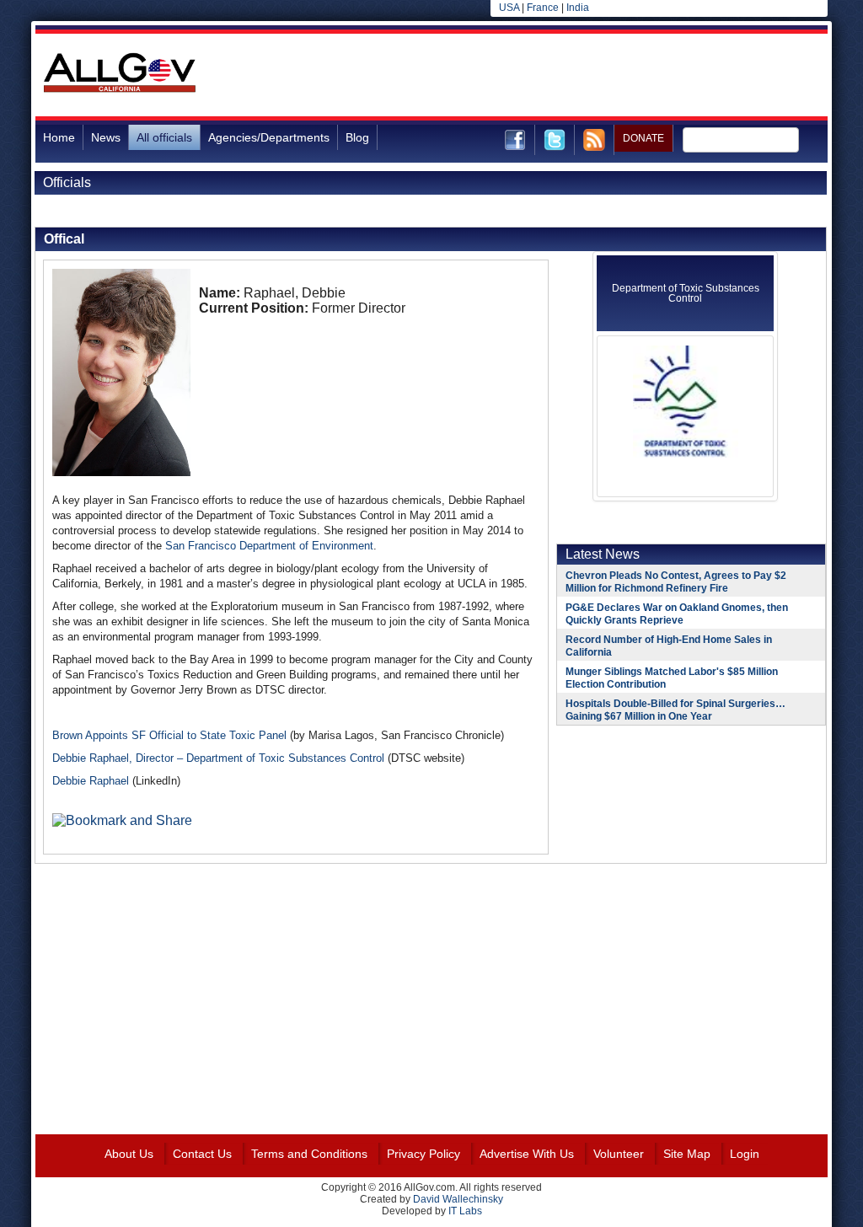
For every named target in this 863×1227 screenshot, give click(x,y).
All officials (164, 137)
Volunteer (618, 1153)
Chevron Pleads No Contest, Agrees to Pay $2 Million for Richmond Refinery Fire (676, 582)
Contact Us (202, 1153)
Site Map (686, 1153)
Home (59, 137)
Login (744, 1153)
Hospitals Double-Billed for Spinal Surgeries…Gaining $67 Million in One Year (675, 710)
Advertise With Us (527, 1153)
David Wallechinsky (458, 1199)
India (577, 7)
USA (509, 7)
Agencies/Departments (269, 137)
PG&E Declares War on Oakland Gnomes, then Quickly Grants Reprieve (677, 614)
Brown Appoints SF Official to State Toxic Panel (169, 735)
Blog (357, 137)
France (543, 7)
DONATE (643, 138)
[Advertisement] (521, 75)
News (106, 137)
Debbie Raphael (90, 780)
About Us (129, 1153)
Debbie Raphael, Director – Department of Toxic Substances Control (218, 758)
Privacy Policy (423, 1153)
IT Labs (465, 1211)
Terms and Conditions (309, 1153)
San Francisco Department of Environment (269, 545)
